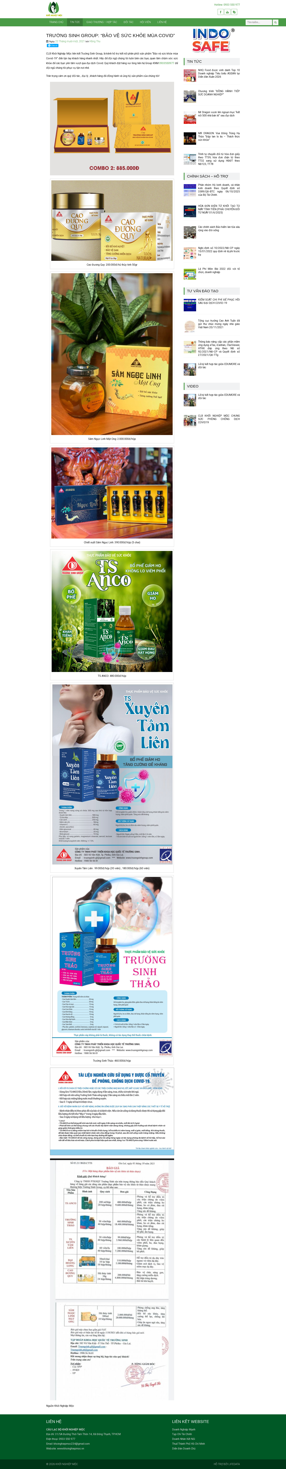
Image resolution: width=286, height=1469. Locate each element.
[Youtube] (227, 12)
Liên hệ (162, 22)
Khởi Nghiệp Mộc (67, 1464)
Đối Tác (128, 22)
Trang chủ (56, 22)
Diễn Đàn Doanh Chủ (183, 1448)
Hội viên (145, 22)
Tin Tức (75, 22)
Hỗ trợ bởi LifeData (227, 1464)
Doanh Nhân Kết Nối (183, 1439)
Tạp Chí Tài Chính (182, 1434)
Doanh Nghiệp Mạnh (183, 1429)
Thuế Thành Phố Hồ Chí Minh (188, 1443)
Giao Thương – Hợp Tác (101, 22)
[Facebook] (221, 12)
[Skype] (234, 12)
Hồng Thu (95, 41)
